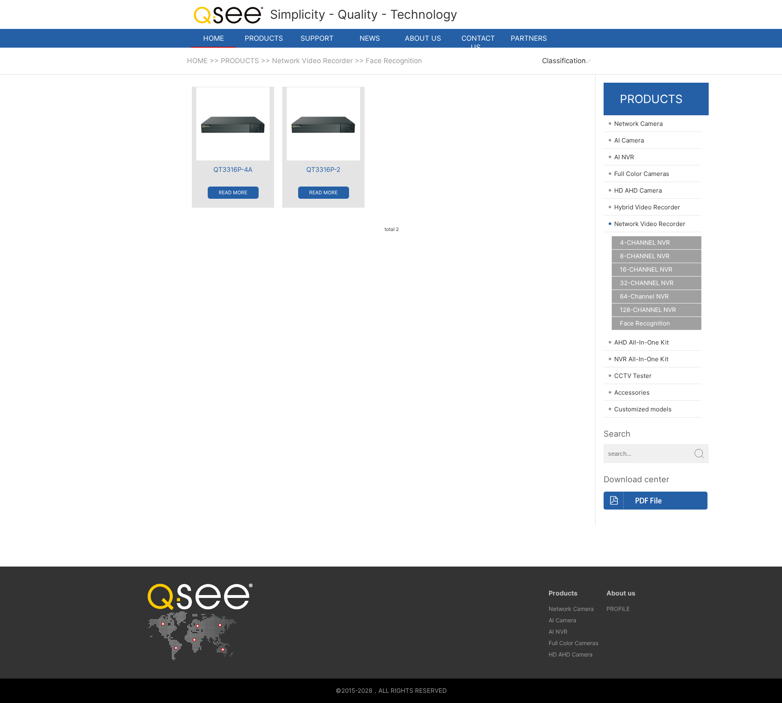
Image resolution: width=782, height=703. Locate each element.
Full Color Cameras (573, 642)
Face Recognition (394, 61)
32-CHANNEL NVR (647, 283)
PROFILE (618, 608)
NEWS (370, 38)
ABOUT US (423, 38)
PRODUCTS (264, 38)
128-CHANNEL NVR (648, 310)
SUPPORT (317, 38)
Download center (636, 479)
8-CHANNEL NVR (645, 256)
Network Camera (571, 608)
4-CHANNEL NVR (645, 242)
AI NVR (558, 631)
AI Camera (562, 620)
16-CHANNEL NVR (646, 269)
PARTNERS (529, 38)
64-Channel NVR (644, 296)
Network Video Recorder (312, 61)
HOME (213, 38)
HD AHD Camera (571, 654)
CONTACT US (478, 41)
